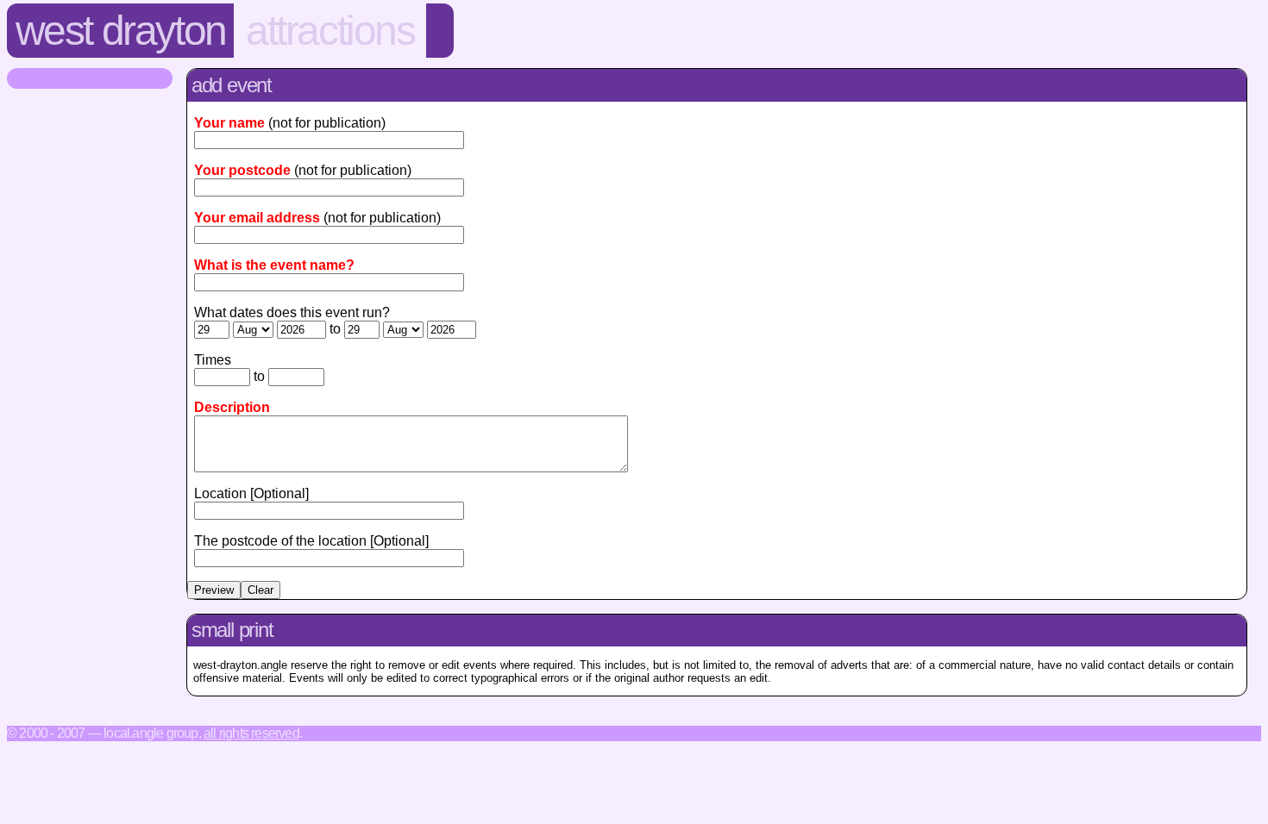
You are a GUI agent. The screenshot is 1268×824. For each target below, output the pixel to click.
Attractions (330, 30)
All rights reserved (251, 733)
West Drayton (121, 30)
